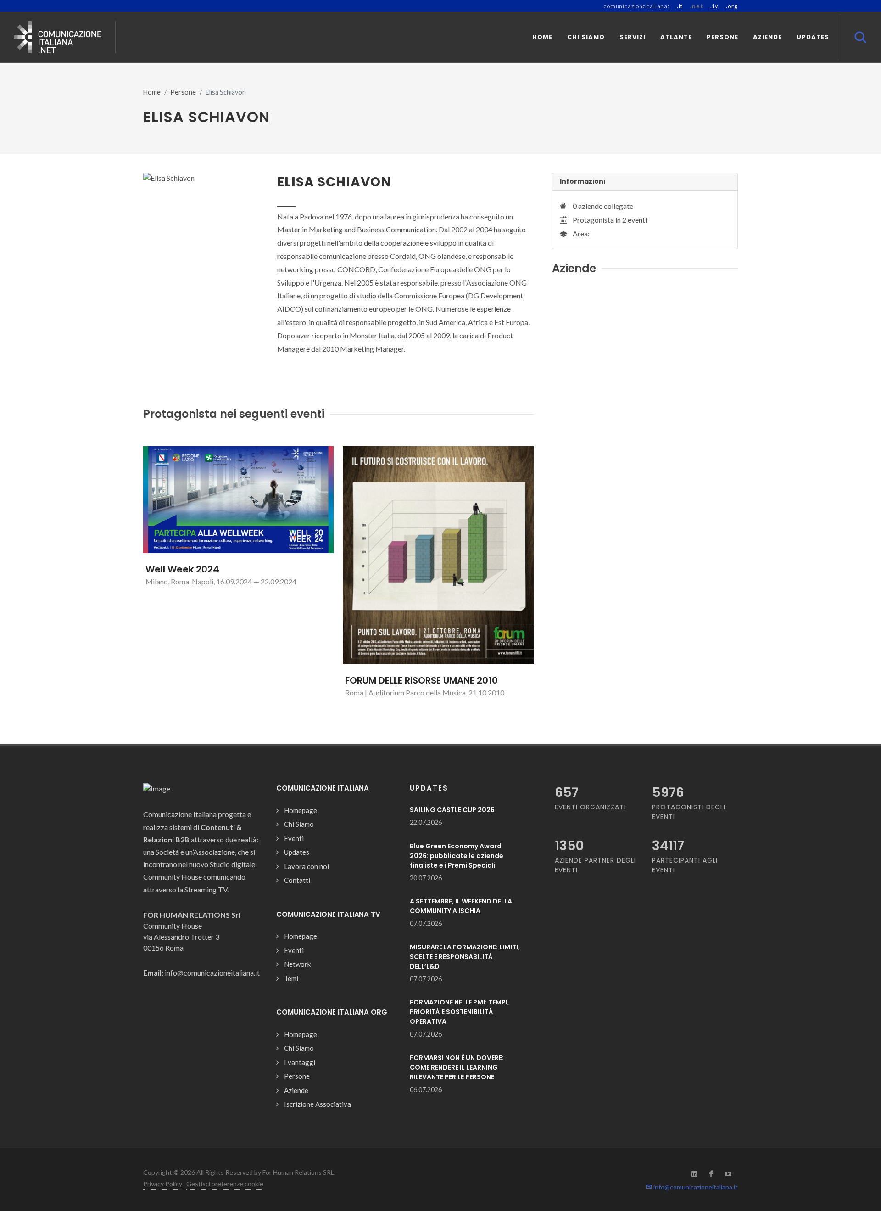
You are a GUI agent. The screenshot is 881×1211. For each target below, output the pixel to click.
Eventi (294, 838)
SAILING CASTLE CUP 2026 (452, 809)
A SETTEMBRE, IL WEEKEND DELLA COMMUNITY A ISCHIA (461, 906)
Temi (291, 978)
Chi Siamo (299, 824)
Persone (183, 92)
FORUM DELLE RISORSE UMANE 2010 (421, 680)
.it (680, 6)
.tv (714, 6)
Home (152, 92)
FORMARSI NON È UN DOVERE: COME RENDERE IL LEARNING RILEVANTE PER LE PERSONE (457, 1067)
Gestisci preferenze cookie (224, 1184)
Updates (296, 852)
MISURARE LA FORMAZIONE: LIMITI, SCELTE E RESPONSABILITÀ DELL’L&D (465, 956)
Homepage (300, 810)
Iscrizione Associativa (317, 1104)
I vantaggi (299, 1062)
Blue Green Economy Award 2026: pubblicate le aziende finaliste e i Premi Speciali (456, 855)
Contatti (297, 880)
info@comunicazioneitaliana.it (695, 1187)
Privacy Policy (162, 1184)
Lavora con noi (306, 866)
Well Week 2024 (182, 569)
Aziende (296, 1090)
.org (732, 6)
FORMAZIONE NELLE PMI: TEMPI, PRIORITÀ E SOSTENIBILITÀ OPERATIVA (459, 1012)
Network (297, 964)
